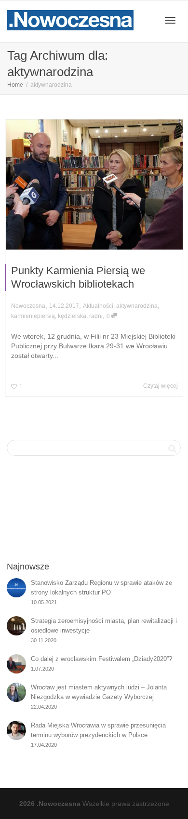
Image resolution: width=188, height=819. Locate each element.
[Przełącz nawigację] (170, 20)
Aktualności (98, 306)
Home (15, 84)
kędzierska (72, 316)
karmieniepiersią (33, 316)
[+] (94, 184)
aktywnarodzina (137, 306)
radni (96, 316)
